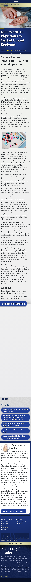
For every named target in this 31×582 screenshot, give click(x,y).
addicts (7, 534)
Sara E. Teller (6, 50)
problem (19, 538)
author (9, 534)
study (10, 540)
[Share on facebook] (2, 399)
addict (2, 534)
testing (14, 540)
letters (14, 202)
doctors (28, 534)
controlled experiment (16, 534)
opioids (28, 536)
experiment (5, 536)
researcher (2, 540)
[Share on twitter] (6, 399)
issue (11, 536)
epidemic (2, 536)
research (28, 538)
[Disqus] (15, 329)
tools (16, 540)
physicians (13, 538)
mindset (18, 536)
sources (8, 540)
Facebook (15, 1)
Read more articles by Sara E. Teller (13, 511)
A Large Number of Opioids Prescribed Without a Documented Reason (7, 524)
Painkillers (2, 538)
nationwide (23, 536)
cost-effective (20, 534)
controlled (12, 534)
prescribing (16, 538)
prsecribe (25, 538)
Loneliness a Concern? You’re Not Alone (21, 521)
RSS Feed (13, 1)
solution (5, 540)
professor (22, 538)
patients (3, 76)
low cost (16, 536)
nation (21, 536)
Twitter (18, 1)
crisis (23, 534)
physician (10, 538)
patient (5, 538)
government (8, 536)
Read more (4, 576)
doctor (26, 534)
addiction (4, 534)
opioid (26, 536)
